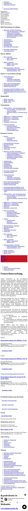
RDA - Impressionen (12, 58)
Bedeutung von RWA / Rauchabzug (12, 30)
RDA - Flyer (10, 59)
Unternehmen (7, 445)
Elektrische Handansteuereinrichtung (13, 465)
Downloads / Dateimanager (10, 49)
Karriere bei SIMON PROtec (11, 8)
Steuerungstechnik (8, 41)
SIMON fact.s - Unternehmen (11, 117)
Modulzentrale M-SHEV (10, 464)
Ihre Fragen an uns (7, 429)
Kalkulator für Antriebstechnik (14, 34)
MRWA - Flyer (10, 65)
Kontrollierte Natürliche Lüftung (15, 35)
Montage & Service (11, 129)
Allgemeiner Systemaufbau (13, 79)
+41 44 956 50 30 (6, 416)
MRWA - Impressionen (12, 63)
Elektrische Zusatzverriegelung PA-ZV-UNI (14, 480)
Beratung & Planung (12, 126)
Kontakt (6, 136)
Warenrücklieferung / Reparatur (11, 143)
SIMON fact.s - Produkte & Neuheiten (13, 116)
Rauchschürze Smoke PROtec (11, 85)
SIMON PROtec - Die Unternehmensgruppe (15, 108)
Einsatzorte (9, 78)
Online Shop (7, 149)
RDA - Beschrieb (8, 57)
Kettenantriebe (7, 458)
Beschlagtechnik (8, 44)
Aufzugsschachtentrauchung (11, 477)
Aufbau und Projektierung (13, 33)
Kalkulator (3, 256)
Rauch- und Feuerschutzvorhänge (12, 83)
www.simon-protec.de (9, 508)
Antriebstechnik (8, 39)
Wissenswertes (7, 442)
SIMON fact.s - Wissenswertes (11, 119)
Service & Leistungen (9, 124)
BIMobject (6, 146)
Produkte (6, 457)
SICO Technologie (11, 37)
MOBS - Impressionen (9, 100)
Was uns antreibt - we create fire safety (16, 109)
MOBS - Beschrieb (8, 99)
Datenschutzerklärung (12, 140)
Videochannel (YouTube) (10, 147)
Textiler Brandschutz (9, 76)
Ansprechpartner (11, 137)
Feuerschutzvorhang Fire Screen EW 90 (13, 473)
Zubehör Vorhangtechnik (10, 86)
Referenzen (6, 120)
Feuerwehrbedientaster (9, 483)
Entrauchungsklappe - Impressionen (15, 69)
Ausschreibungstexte (9, 50)
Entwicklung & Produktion (13, 127)
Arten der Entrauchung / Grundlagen (16, 31)
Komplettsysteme (8, 45)
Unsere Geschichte (11, 111)
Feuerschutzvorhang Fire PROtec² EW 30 (14, 90)
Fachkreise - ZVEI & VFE (10, 122)
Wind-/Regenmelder (9, 467)
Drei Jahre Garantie (8, 144)
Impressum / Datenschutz (10, 440)
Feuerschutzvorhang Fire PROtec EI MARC (15, 475)
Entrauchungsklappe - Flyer (13, 70)
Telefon (2, 257)
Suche (2, 261)
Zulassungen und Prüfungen (14, 81)
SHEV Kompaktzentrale (10, 462)
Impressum (9, 139)
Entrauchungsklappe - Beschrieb (12, 68)
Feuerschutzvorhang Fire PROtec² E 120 (14, 89)
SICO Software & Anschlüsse (11, 46)
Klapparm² (6, 455)
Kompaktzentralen (8, 461)
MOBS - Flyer (7, 102)
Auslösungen (7, 42)
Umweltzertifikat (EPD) (13, 130)
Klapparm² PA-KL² (8, 454)
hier (8, 432)
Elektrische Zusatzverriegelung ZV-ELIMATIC (15, 482)
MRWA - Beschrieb (8, 62)
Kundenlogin (4, 260)
